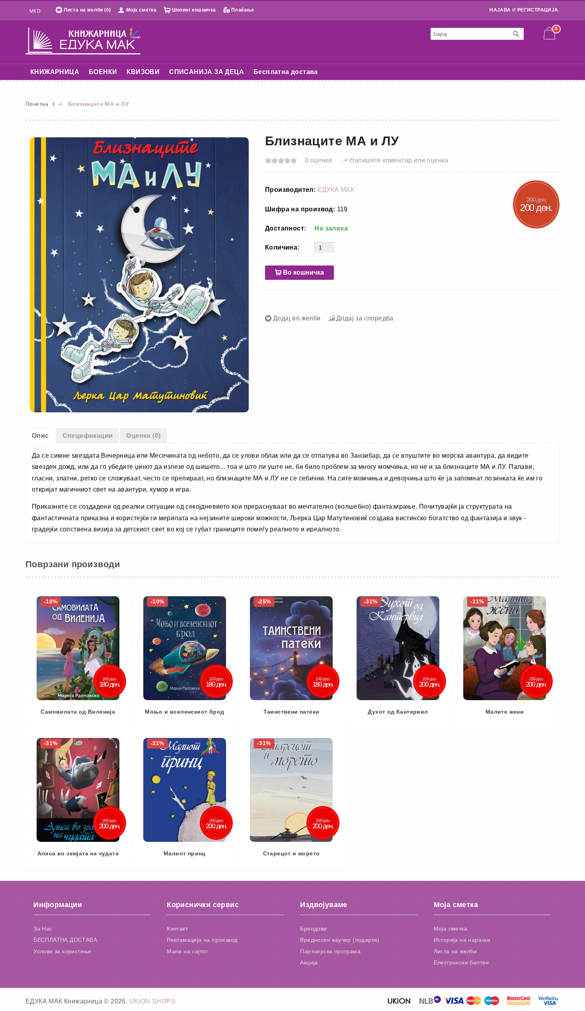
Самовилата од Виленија (106, 783)
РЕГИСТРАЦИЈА (537, 10)
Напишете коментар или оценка (399, 160)
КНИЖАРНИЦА (54, 71)
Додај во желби (297, 318)
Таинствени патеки (433, 783)
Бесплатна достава (286, 71)
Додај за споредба (365, 318)
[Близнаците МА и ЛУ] (139, 274)
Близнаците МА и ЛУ (98, 104)
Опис (40, 435)
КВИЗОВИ (143, 71)
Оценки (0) (143, 435)
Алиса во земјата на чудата (432, 995)
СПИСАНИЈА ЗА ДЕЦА (206, 71)
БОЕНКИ (103, 71)
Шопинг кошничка (194, 10)
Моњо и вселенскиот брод (269, 783)
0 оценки (318, 160)
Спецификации (87, 435)
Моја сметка (141, 10)
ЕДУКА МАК (336, 189)
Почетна (37, 104)
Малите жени (269, 995)
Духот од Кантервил (106, 995)
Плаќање (242, 10)
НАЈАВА (500, 10)
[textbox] (469, 34)
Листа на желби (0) (87, 10)
